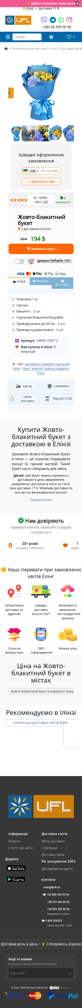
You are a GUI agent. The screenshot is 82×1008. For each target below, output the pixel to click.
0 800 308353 (53, 920)
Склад (20, 281)
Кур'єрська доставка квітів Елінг (37, 723)
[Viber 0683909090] (44, 21)
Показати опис (41, 500)
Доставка (62, 284)
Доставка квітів (53, 854)
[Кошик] (51, 36)
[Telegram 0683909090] (53, 21)
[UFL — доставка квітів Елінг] (18, 20)
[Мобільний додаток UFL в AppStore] (16, 868)
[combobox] (30, 170)
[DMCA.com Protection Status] (60, 987)
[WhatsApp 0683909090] (61, 21)
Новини (15, 841)
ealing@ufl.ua (52, 887)
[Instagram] (69, 21)
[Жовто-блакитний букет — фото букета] (41, 91)
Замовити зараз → (44, 249)
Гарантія (41, 281)
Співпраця (49, 848)
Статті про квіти (21, 848)
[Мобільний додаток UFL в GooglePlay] (16, 879)
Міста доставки (53, 841)
